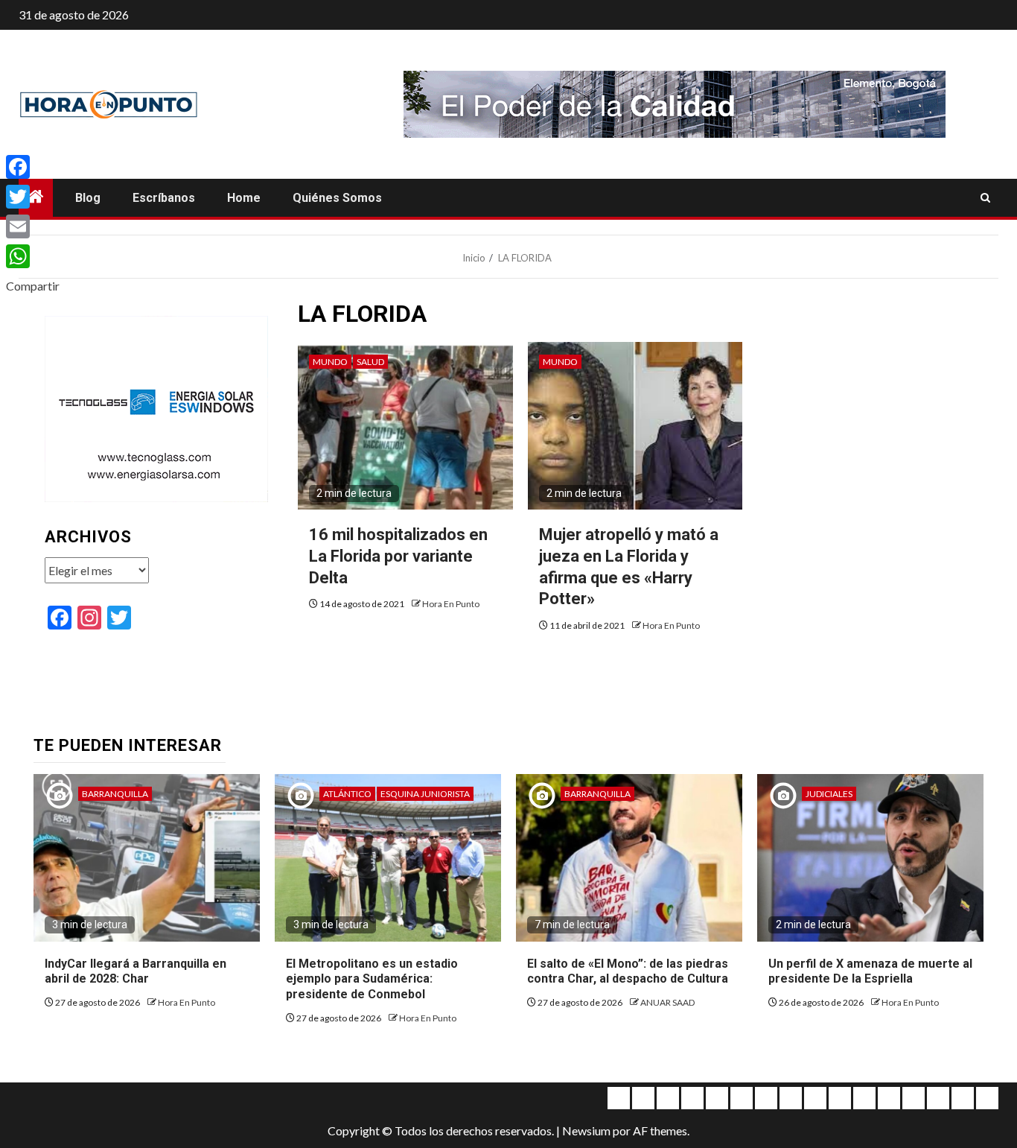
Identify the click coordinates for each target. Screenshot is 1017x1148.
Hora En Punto (450, 603)
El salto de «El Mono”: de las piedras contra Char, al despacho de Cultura (627, 971)
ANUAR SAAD (667, 1002)
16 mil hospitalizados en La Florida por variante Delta (398, 555)
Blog (88, 198)
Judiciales (829, 793)
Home (244, 198)
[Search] (985, 198)
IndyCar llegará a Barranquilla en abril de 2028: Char (135, 971)
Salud (370, 361)
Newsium (586, 1130)
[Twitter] (33, 197)
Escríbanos (164, 198)
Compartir (33, 286)
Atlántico (347, 793)
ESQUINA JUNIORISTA (425, 793)
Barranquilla (115, 793)
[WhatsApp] (33, 256)
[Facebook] (33, 167)
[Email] (33, 226)
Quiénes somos (337, 198)
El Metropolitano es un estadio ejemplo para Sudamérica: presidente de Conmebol (372, 979)
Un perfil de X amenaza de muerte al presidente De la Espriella (870, 971)
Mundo (330, 361)
